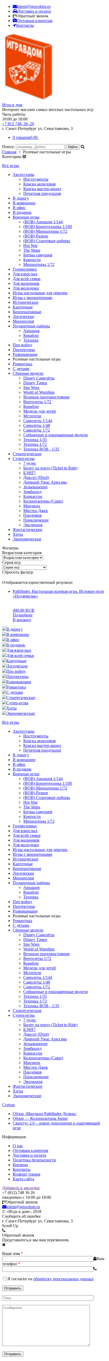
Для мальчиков (26, 283)
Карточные (23, 307)
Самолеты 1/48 (36, 425)
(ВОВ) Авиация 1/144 (43, 222)
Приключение (36, 520)
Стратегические (27, 454)
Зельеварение (35, 487)
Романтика (22, 364)
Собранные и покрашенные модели (55, 435)
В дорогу (21, 198)
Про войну (22, 345)
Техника (30, 340)
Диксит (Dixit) (36, 477)
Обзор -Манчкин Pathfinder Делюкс (44, 1113)
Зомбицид (32, 491)
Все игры (10, 165)
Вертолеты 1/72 (37, 401)
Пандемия (32, 515)
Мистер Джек (35, 510)
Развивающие (25, 354)
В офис (19, 207)
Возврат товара (26, 1174)
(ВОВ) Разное (35, 236)
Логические (23, 316)
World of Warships (38, 392)
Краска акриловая (39, 184)
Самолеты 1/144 (37, 420)
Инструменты (35, 179)
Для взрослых (25, 274)
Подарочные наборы (31, 326)
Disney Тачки (35, 383)
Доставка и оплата (29, 1155)
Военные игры (26, 217)
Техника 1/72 (35, 444)
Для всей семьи (26, 278)
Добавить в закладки (21, 1188)
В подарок (22, 212)
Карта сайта (23, 1179)
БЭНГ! (29, 472)
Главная (9, 152)
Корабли (31, 335)
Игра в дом (12, 105)
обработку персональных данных (63, 1279)
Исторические (25, 302)
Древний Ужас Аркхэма (45, 482)
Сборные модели (28, 373)
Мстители (32, 416)
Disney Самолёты (38, 378)
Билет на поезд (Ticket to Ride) (50, 468)
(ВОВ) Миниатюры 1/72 (45, 231)
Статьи (8, 1104)
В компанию (24, 203)
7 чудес (29, 463)
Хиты (18, 534)
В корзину (22, 620)
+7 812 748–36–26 (18, 124)
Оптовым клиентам (30, 1150)
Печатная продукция (42, 193)
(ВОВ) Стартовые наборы (46, 241)
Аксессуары (23, 174)
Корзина (20, 1164)
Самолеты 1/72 (36, 430)
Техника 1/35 (35, 439)
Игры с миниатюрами (32, 297)
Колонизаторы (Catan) (43, 501)
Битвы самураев (37, 255)
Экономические (27, 539)
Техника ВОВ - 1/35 (41, 449)
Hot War (30, 245)
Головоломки (25, 269)
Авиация (31, 330)
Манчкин (31, 506)
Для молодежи (26, 288)
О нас (18, 1146)
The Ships (31, 250)
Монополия (23, 321)
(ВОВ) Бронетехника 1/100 (47, 226)
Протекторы (24, 349)
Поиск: (9, 146)
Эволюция (32, 525)
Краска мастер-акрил (42, 188)
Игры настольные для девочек (40, 293)
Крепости (32, 259)
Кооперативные (27, 312)
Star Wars (31, 387)
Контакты (21, 1169)
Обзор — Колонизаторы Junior (40, 1118)
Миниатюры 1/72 (38, 264)
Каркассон (32, 496)
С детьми (21, 368)
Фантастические (27, 529)
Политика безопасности (34, 1160)
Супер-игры (24, 458)
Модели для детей (39, 411)
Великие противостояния (46, 397)
